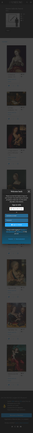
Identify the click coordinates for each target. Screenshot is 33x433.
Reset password (20, 239)
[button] (16, 208)
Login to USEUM (17, 225)
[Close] (29, 191)
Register (10, 239)
